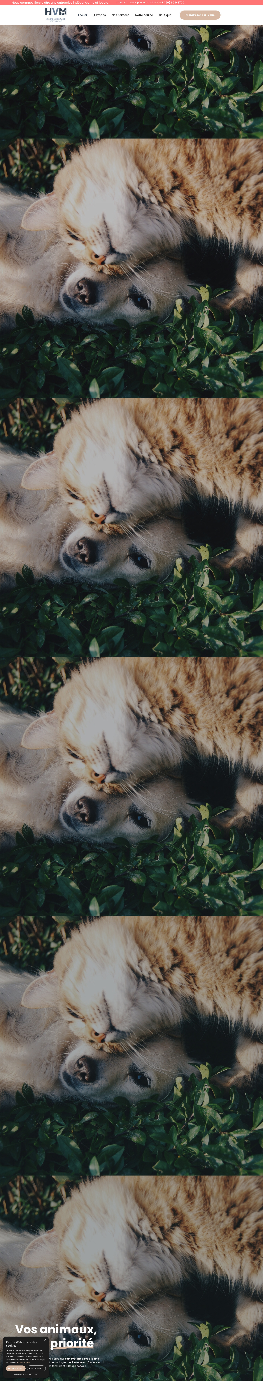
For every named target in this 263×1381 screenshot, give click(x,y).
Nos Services (120, 15)
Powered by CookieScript (25, 1374)
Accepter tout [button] (16, 1368)
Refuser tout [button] (36, 1368)
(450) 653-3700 (173, 2)
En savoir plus (23, 1362)
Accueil (82, 15)
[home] (55, 15)
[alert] (26, 1357)
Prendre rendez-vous (200, 15)
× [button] (45, 1340)
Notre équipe (144, 15)
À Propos (99, 15)
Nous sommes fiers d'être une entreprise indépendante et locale (60, 2)
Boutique (165, 15)
